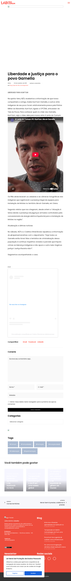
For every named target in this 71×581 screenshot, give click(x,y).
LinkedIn (40, 342)
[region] (24, 566)
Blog (11, 85)
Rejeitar (15, 573)
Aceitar (33, 573)
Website (12, 395)
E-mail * (41, 387)
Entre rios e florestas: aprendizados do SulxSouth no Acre (54, 524)
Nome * (12, 387)
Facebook (32, 342)
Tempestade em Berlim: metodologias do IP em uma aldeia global (53, 531)
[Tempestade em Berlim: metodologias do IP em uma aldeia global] (39, 532)
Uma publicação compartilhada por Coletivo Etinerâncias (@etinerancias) (32, 334)
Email (25, 342)
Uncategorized (24, 85)
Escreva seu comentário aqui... (20, 359)
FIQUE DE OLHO (16, 85)
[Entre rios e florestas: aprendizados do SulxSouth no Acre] (39, 524)
